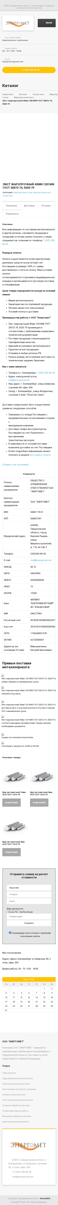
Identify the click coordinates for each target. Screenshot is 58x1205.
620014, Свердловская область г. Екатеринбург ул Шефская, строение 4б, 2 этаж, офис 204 (28, 1163)
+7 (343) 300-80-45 (30, 70)
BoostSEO (45, 1198)
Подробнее (11, 802)
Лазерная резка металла (13, 1094)
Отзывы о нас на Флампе (15, 464)
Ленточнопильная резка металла (17, 1100)
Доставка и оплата (40, 455)
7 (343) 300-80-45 (46, 373)
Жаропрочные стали (22, 192)
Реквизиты (12, 214)
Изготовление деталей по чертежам (19, 1089)
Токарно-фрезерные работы (15, 1111)
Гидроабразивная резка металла (17, 1078)
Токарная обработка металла (16, 1105)
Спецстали (8, 196)
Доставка (29, 205)
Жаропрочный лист (42, 192)
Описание (11, 205)
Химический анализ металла (15, 1121)
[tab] (11, 205)
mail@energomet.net (19, 380)
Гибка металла (9, 1073)
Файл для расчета (15, 909)
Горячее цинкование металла (16, 1084)
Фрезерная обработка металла (16, 1116)
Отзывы (46, 205)
